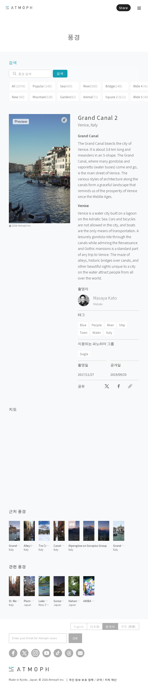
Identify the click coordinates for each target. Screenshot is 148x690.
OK (75, 638)
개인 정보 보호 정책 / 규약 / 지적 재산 (93, 679)
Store (123, 7)
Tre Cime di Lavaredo (44, 546)
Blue (83, 325)
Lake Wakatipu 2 (44, 601)
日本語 (94, 626)
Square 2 (115, 97)
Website (98, 304)
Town (83, 332)
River (90, 86)
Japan (27, 605)
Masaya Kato (105, 298)
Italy (94, 125)
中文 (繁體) (128, 626)
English (79, 626)
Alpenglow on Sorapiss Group (87, 546)
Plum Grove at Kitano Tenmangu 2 (29, 601)
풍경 (74, 36)
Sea (66, 86)
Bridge (113, 86)
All (18, 86)
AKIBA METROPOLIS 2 (88, 601)
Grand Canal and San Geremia (118, 546)
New (18, 97)
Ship (122, 325)
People (97, 325)
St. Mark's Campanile (14, 601)
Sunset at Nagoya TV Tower (59, 601)
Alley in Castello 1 (29, 546)
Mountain (43, 97)
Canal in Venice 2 (59, 546)
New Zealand (44, 605)
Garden (68, 97)
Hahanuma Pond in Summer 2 (74, 601)
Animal (90, 97)
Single (84, 354)
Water (96, 332)
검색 (60, 73)
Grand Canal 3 (14, 546)
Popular (42, 86)
